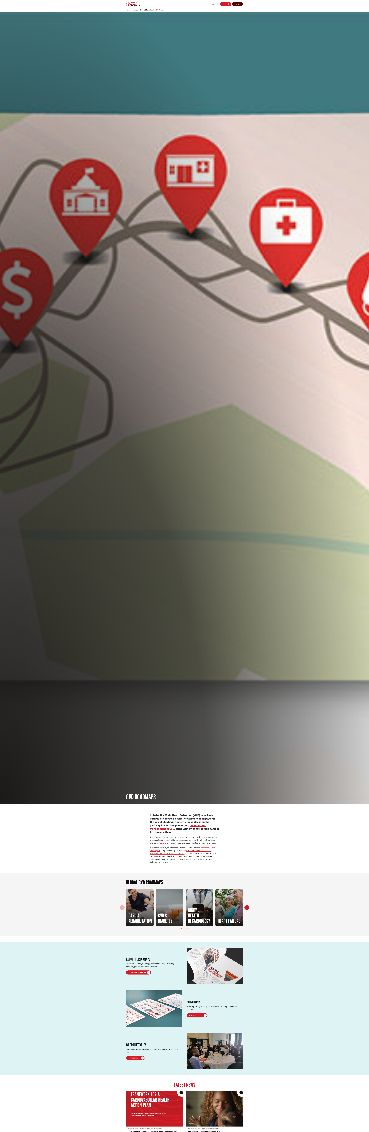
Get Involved (202, 4)
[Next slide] (246, 907)
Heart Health (183, 4)
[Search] (217, 4)
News (194, 4)
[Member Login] (213, 4)
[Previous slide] (122, 907)
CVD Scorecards (195, 1015)
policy (162, 843)
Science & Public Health (147, 10)
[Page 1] (181, 928)
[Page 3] (185, 928)
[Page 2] (183, 928)
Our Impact (159, 4)
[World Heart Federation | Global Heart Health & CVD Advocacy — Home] (133, 4)
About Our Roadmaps (137, 972)
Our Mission (148, 4)
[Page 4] (188, 928)
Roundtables (134, 1058)
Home (128, 10)
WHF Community (170, 4)
